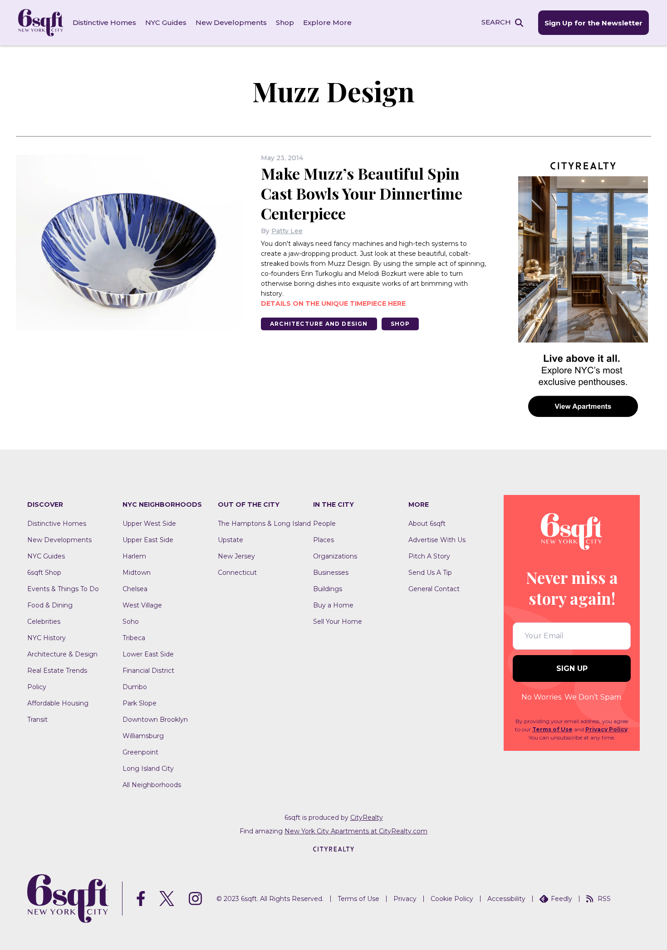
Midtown (137, 572)
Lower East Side (148, 654)
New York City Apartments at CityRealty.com (355, 831)
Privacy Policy (606, 729)
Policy (36, 687)
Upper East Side (148, 540)
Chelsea (135, 589)
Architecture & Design (62, 654)
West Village (142, 605)
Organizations (335, 556)
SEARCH (496, 22)
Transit (37, 719)
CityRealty (366, 817)
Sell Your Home (337, 621)
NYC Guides (165, 22)
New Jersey (236, 556)
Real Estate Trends (57, 670)
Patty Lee (287, 231)
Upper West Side (149, 523)
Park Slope (140, 703)
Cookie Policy (452, 899)
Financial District (148, 670)
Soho (131, 621)
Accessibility (506, 899)
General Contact (434, 589)
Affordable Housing (57, 703)
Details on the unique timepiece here (333, 303)
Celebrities (43, 621)
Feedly (561, 899)
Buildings (327, 589)
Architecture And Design (319, 323)
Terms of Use (552, 729)
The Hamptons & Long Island (264, 523)
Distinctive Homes (104, 22)
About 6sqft (427, 523)
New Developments (231, 22)
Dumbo (135, 687)
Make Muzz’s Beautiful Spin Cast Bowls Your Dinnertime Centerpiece (361, 193)
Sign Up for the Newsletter (593, 23)
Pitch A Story (429, 556)
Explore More (327, 22)
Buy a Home (333, 605)
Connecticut (237, 572)
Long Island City (148, 768)
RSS (604, 899)
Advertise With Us (437, 540)
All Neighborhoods (152, 785)
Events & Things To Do (63, 589)
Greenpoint (140, 752)
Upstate (230, 540)
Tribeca (134, 638)
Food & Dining (50, 605)
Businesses (330, 572)
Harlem (134, 556)
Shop (285, 22)
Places (323, 540)
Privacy (405, 899)
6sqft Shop (44, 572)
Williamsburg (143, 736)
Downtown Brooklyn (155, 719)
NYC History (46, 638)
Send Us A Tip (430, 572)
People (324, 523)
